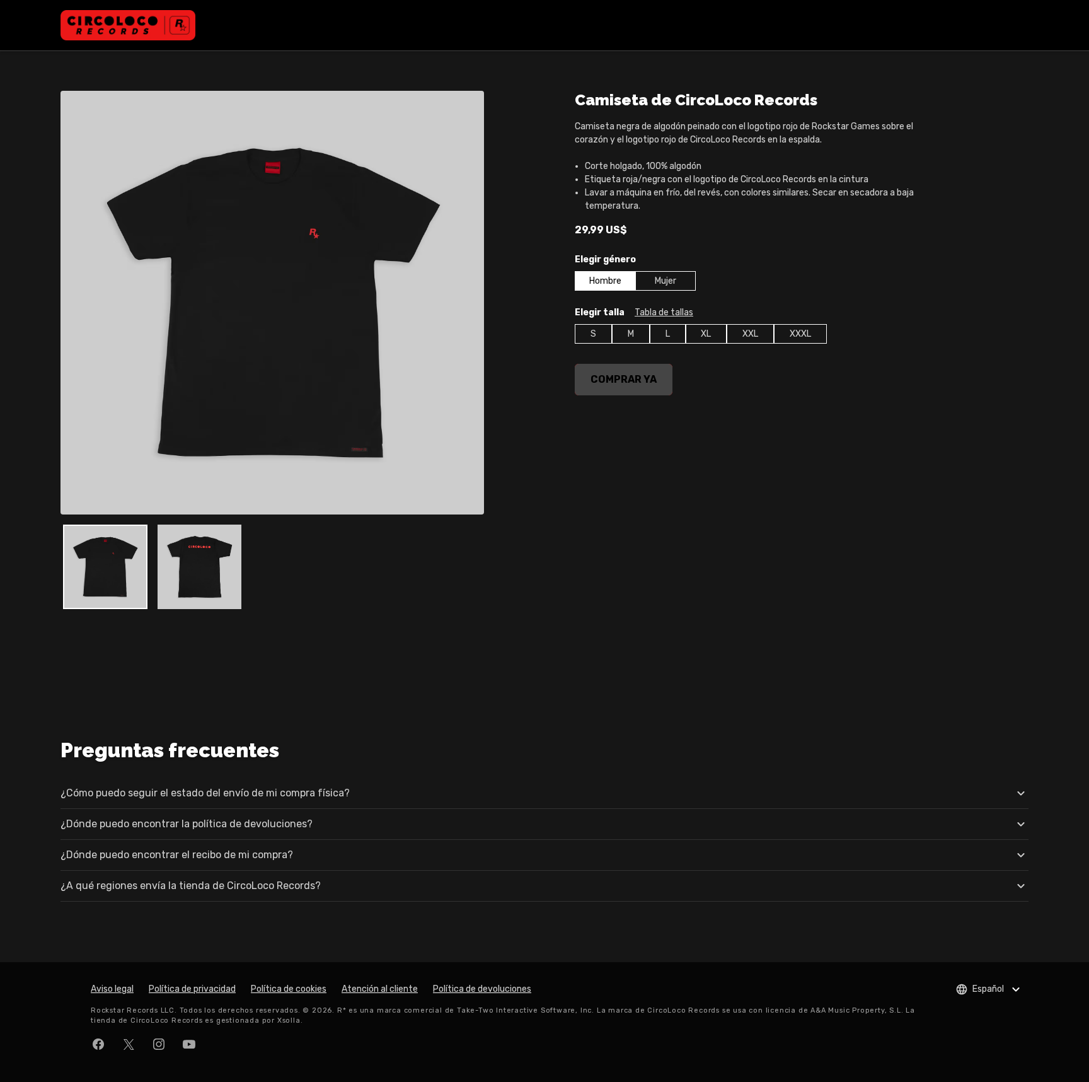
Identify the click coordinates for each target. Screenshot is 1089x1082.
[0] (105, 567)
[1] (200, 567)
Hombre (605, 281)
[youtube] (189, 1044)
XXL (750, 334)
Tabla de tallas (664, 312)
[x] (128, 1044)
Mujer (665, 281)
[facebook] (98, 1044)
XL (706, 334)
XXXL (800, 334)
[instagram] (158, 1044)
